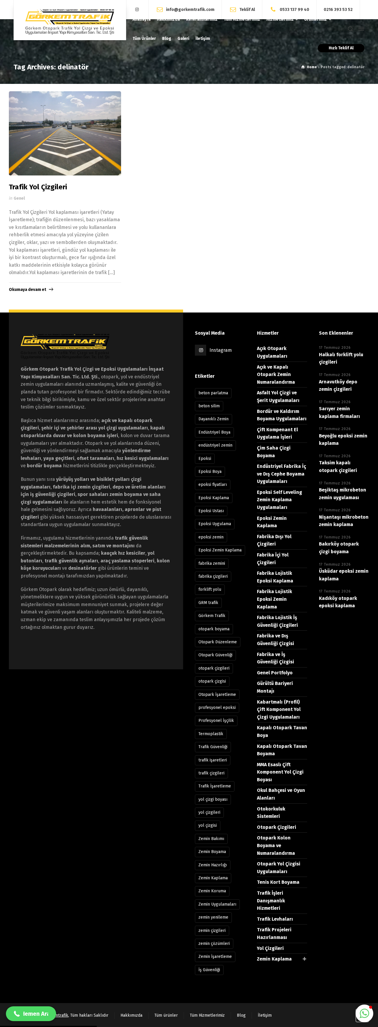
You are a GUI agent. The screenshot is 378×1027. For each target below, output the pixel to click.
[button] (364, 1013)
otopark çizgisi (212, 681)
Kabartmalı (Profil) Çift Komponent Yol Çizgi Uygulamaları (279, 709)
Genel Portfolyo (275, 673)
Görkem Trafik (211, 615)
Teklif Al (247, 9)
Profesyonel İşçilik (216, 720)
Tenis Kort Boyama (278, 882)
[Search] (351, 28)
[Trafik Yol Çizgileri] (65, 133)
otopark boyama (213, 629)
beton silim (209, 405)
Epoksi (204, 458)
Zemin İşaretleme (215, 956)
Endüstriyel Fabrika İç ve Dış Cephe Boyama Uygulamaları (281, 473)
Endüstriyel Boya (214, 432)
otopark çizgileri (213, 668)
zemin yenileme (213, 917)
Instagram (220, 350)
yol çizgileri (209, 812)
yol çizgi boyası (212, 799)
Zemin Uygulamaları (217, 904)
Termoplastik (210, 733)
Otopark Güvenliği (215, 654)
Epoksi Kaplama (213, 497)
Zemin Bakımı (211, 838)
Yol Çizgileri (270, 948)
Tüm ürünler (166, 1015)
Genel (19, 198)
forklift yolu (209, 589)
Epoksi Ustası (211, 510)
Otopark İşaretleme (217, 694)
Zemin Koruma (212, 890)
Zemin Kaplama (213, 877)
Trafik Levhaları (275, 919)
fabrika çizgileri (213, 576)
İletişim (265, 1015)
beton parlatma (213, 392)
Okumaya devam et (27, 289)
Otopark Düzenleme (217, 641)
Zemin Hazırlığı (212, 865)
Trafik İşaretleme (214, 786)
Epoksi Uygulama (214, 523)
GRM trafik (208, 602)
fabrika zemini (211, 563)
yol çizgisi (207, 825)
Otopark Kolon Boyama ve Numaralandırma (276, 845)
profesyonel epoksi (217, 707)
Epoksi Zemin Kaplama (220, 550)
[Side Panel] (360, 28)
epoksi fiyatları (212, 484)
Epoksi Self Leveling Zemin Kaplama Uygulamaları (279, 499)
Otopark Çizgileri (276, 827)
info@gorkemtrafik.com (190, 9)
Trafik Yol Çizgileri (38, 187)
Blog (241, 1015)
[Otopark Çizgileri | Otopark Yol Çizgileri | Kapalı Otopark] (69, 20)
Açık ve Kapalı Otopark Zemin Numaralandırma (276, 374)
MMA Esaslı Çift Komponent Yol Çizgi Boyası (280, 772)
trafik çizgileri (211, 773)
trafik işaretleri (212, 760)
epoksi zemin (211, 537)
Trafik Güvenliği (212, 746)
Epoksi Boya (209, 471)
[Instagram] (137, 9)
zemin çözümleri (214, 943)
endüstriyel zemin (215, 445)
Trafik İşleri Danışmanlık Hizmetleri (271, 900)
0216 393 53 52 (338, 10)
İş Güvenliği (209, 969)
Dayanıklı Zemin (213, 418)
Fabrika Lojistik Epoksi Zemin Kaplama (274, 599)
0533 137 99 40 (294, 9)
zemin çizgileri (212, 930)
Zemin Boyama (212, 851)
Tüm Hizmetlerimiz (207, 1015)
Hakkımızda (131, 1015)
